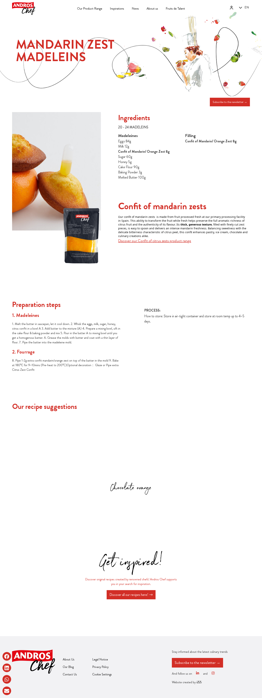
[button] (6, 656)
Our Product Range (89, 8)
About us (152, 8)
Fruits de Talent (175, 8)
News (135, 8)
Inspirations (117, 8)
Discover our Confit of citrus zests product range (154, 241)
